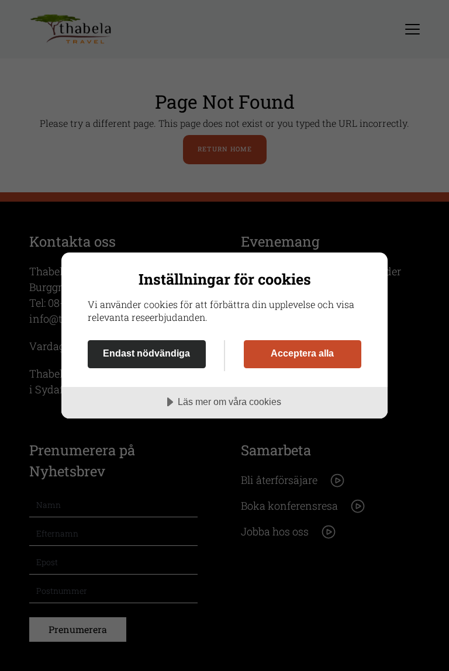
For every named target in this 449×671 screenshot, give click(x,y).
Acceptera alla (302, 353)
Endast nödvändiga (146, 353)
